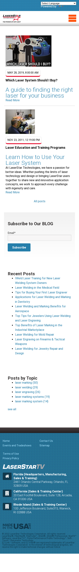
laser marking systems (32, 397)
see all (12, 409)
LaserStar (12, 18)
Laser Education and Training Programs (35, 147)
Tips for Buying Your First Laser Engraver (41, 292)
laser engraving (27, 392)
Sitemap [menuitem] (45, 445)
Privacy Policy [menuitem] (11, 458)
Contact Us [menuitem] (46, 440)
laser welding (26, 387)
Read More (13, 100)
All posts (39, 201)
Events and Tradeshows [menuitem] (17, 445)
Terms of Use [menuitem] (11, 453)
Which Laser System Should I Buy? (32, 80)
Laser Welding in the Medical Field (37, 287)
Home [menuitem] (6, 440)
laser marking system (31, 401)
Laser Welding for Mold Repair (34, 334)
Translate (70, 6)
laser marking (26, 382)
